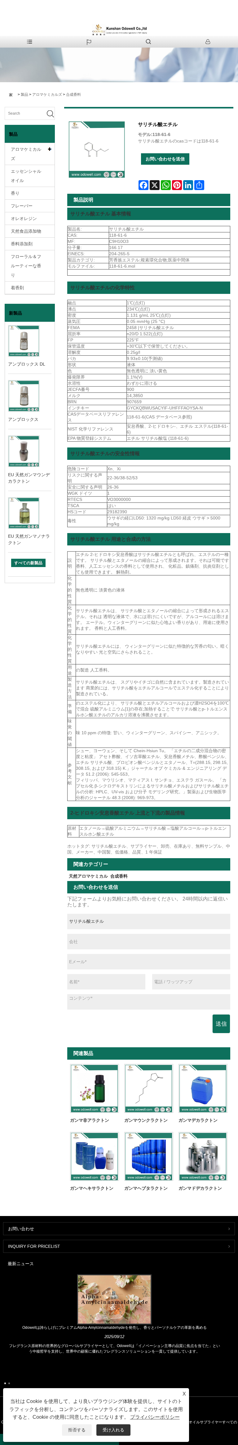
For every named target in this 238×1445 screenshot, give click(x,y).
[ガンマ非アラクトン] (94, 1088)
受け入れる (113, 1429)
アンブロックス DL (26, 364)
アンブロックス (23, 419)
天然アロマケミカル (88, 876)
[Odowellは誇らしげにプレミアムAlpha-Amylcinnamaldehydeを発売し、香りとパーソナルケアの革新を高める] (114, 1299)
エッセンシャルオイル (26, 176)
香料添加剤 (22, 243)
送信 (221, 1024)
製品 (24, 94)
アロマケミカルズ (47, 94)
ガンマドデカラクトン (200, 1188)
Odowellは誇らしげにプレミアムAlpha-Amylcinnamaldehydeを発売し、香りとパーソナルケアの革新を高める (114, 1327)
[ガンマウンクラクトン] (148, 1088)
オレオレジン (24, 218)
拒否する (77, 1429)
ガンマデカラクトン (198, 1120)
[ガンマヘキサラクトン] (94, 1156)
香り (15, 193)
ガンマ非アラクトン (89, 1120)
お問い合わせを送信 (165, 158)
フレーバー (22, 205)
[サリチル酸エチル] (97, 149)
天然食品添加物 (26, 231)
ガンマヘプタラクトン (146, 1188)
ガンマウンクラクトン (146, 1120)
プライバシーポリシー (155, 1417)
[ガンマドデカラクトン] (203, 1156)
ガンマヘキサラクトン (91, 1188)
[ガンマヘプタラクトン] (148, 1156)
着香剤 (17, 287)
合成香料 (73, 94)
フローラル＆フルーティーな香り (26, 266)
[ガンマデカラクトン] (203, 1088)
